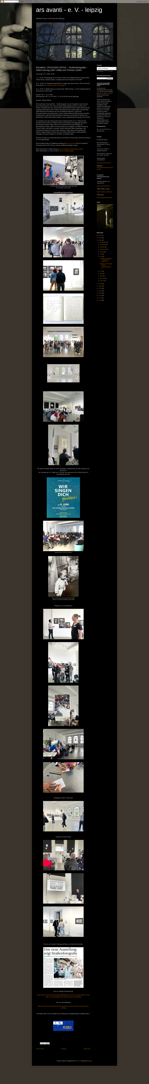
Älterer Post (87, 1049)
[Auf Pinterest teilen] (49, 1043)
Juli (101, 254)
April (101, 273)
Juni (101, 256)
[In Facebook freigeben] (47, 1043)
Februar (102, 278)
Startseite (63, 1049)
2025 (100, 238)
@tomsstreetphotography (66, 151)
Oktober (102, 247)
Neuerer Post (40, 1049)
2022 (100, 286)
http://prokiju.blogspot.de (103, 186)
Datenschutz (107, 163)
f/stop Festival (71, 143)
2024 (100, 240)
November (103, 244)
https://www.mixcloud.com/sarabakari (55, 85)
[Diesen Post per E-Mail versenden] (41, 1043)
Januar (102, 280)
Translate (110, 71)
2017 (100, 298)
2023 (100, 283)
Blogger (90, 1061)
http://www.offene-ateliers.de (104, 192)
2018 (100, 295)
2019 (100, 293)
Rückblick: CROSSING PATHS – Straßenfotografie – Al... (106, 266)
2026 (100, 235)
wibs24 (78, 1061)
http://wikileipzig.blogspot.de (104, 197)
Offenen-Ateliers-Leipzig (105, 93)
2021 (100, 288)
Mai (101, 271)
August (102, 251)
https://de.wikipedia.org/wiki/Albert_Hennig (70, 149)
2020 (100, 291)
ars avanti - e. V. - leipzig (69, 9)
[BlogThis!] (43, 1043)
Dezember (103, 242)
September (103, 249)
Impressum (100, 163)
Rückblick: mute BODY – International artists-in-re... (106, 260)
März (101, 276)
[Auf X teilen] (45, 1043)
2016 (100, 300)
